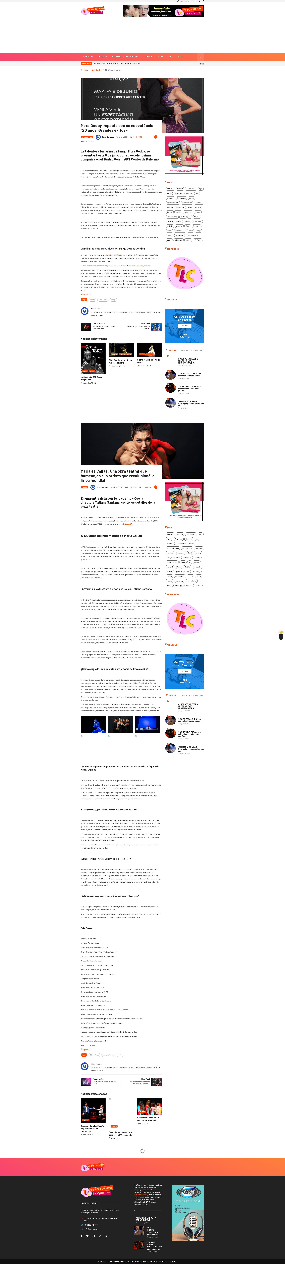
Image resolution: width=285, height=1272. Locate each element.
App (200, 189)
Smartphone (179, 231)
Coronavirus (181, 198)
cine (197, 193)
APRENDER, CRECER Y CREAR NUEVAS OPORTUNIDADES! (188, 361)
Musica (149, 57)
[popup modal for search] (200, 57)
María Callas (94, 1055)
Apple (169, 193)
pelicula (170, 226)
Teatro (160, 57)
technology (179, 235)
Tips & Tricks (191, 235)
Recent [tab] (172, 350)
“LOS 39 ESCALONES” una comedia (153, 1232)
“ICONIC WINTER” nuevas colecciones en (154, 1246)
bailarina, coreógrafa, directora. (140, 266)
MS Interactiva (139, 1197)
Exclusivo (102, 57)
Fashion (170, 207)
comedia (170, 198)
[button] (201, 64)
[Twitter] (199, 1)
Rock (187, 226)
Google (169, 212)
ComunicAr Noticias (140, 1195)
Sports (190, 231)
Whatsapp (178, 240)
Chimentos (88, 57)
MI (189, 217)
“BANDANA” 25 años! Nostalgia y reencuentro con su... (191, 403)
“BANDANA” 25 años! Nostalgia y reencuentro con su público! (112, 63)
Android (180, 189)
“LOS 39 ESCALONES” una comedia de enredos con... (190, 374)
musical (170, 221)
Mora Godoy (103, 300)
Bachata (189, 193)
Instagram (187, 212)
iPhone (197, 212)
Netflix (187, 221)
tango (113, 300)
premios (179, 226)
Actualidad (182, 384)
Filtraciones (180, 207)
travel (169, 240)
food (190, 207)
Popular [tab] (185, 350)
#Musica (170, 189)
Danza (85, 354)
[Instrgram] (203, 1)
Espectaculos (96, 70)
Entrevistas (182, 356)
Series (180, 57)
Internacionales (133, 57)
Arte (113, 371)
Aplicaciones (190, 189)
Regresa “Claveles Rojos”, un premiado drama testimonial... (120, 1129)
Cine (170, 57)
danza (92, 300)
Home (86, 70)
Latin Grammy (172, 217)
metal (183, 217)
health (178, 212)
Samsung (196, 226)
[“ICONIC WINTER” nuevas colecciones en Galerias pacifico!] (139, 1245)
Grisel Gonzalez (108, 137)
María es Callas (108, 1055)
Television (116, 57)
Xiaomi (188, 240)
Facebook (199, 203)
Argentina (178, 193)
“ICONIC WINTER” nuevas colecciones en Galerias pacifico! (189, 388)
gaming (198, 207)
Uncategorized (153, 354)
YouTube (198, 240)
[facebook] (195, 1)
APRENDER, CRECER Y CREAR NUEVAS (146, 1219)
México (178, 221)
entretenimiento (173, 203)
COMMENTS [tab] (198, 350)
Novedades (197, 221)
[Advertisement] (142, 38)
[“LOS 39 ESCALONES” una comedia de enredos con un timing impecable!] (139, 1230)
